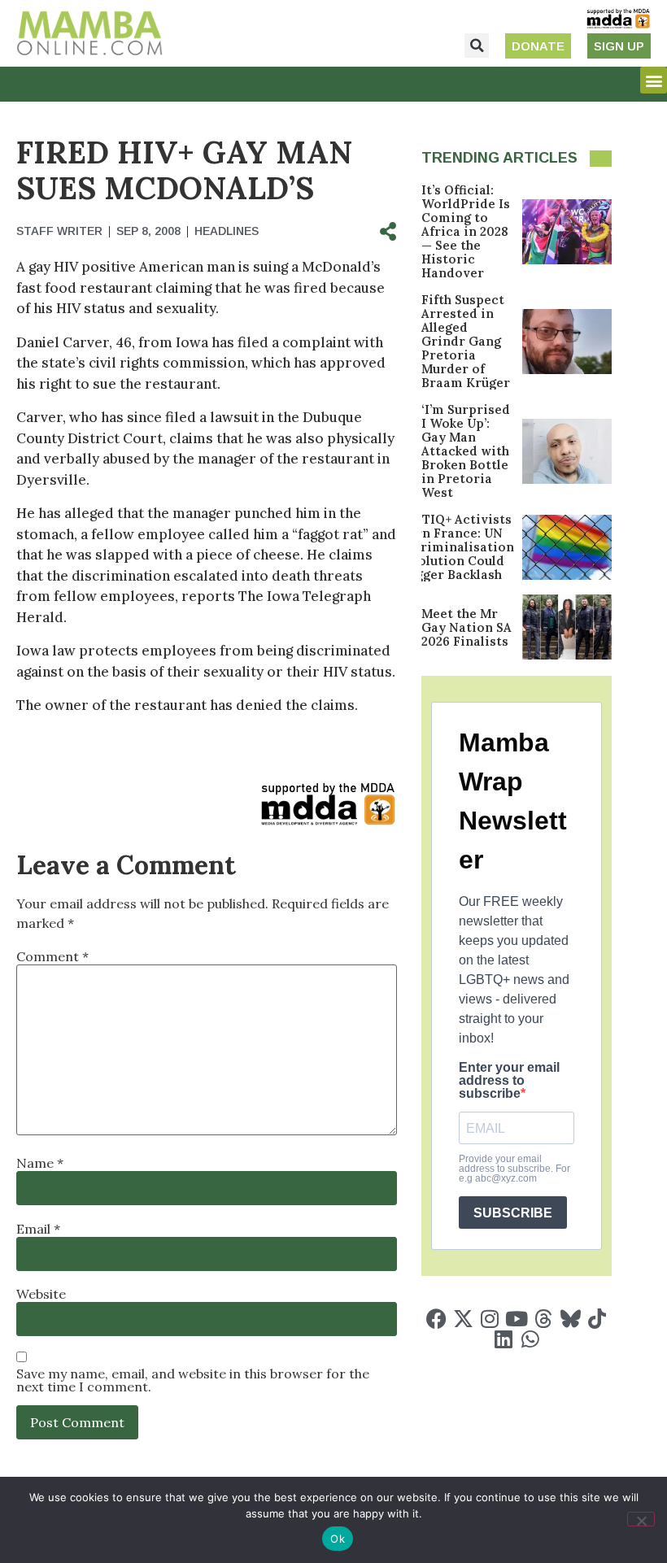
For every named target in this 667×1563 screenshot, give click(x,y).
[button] (476, 45)
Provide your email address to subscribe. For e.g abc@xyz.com (514, 1168)
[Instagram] (490, 1318)
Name (39, 1162)
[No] (641, 1519)
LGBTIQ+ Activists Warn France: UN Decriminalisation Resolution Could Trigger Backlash (455, 546)
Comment (52, 956)
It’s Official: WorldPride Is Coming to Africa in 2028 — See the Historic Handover (465, 231)
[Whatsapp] (530, 1339)
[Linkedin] (503, 1339)
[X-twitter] (463, 1318)
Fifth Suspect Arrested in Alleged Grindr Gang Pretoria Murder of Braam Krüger (465, 341)
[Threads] (544, 1318)
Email (38, 1228)
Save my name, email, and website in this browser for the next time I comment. (192, 1380)
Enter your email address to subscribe (509, 1080)
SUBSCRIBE (512, 1213)
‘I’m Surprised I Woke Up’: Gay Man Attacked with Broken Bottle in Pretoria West (465, 451)
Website (41, 1293)
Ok (337, 1538)
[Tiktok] (597, 1318)
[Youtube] (517, 1318)
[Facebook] (436, 1318)
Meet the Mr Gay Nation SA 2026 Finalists (466, 627)
